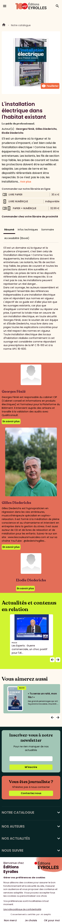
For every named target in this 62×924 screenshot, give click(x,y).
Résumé (9, 229)
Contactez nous (31, 793)
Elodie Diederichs (12, 133)
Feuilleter (50, 86)
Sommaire (47, 229)
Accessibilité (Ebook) (16, 238)
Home (4, 25)
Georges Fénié (25, 129)
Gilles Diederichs (46, 129)
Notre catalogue (21, 25)
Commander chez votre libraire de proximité (30, 216)
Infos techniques (28, 229)
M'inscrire (31, 767)
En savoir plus (11, 421)
